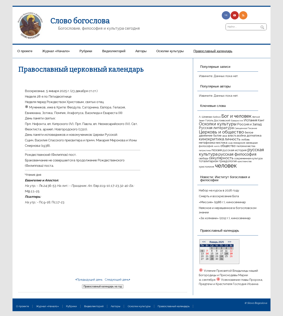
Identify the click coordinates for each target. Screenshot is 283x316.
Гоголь (209, 120)
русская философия (237, 154)
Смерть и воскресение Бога (219, 196)
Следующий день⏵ (118, 279)
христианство (244, 161)
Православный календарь (212, 51)
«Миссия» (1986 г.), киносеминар (222, 202)
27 (202, 259)
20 (202, 256)
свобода (203, 158)
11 (226, 251)
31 (221, 259)
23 (216, 256)
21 (207, 256)
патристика (205, 150)
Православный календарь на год (103, 286)
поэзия (217, 150)
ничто (217, 146)
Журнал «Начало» (56, 51)
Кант (261, 120)
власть (232, 135)
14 (207, 253)
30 (216, 259)
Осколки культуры (170, 51)
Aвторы (141, 51)
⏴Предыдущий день (88, 279)
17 (221, 253)
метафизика (207, 142)
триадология (228, 161)
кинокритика (211, 139)
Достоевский (222, 120)
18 (226, 253)
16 (216, 253)
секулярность (221, 158)
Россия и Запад (249, 124)
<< (204, 241)
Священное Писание (245, 128)
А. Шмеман (205, 116)
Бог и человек (236, 116)
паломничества (245, 146)
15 (212, 253)
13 (202, 253)
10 (221, 251)
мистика (221, 142)
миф (230, 143)
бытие (217, 135)
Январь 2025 (216, 242)
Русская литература (216, 128)
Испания (250, 120)
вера (224, 136)
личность (232, 139)
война (241, 135)
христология (206, 166)
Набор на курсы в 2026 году (219, 190)
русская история (235, 150)
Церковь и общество (221, 131)
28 (207, 259)
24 (221, 256)
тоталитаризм (208, 161)
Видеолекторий (114, 51)
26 (231, 256)
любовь (245, 139)
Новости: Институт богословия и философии (225, 178)
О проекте (24, 51)
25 (226, 256)
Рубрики (86, 51)
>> (229, 241)
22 (212, 256)
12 (231, 251)
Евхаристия (237, 120)
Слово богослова (80, 20)
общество (228, 146)
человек (226, 165)
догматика (254, 135)
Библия (217, 117)
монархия (239, 142)
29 (212, 259)
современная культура (248, 158)
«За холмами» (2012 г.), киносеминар (225, 218)
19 (231, 253)
